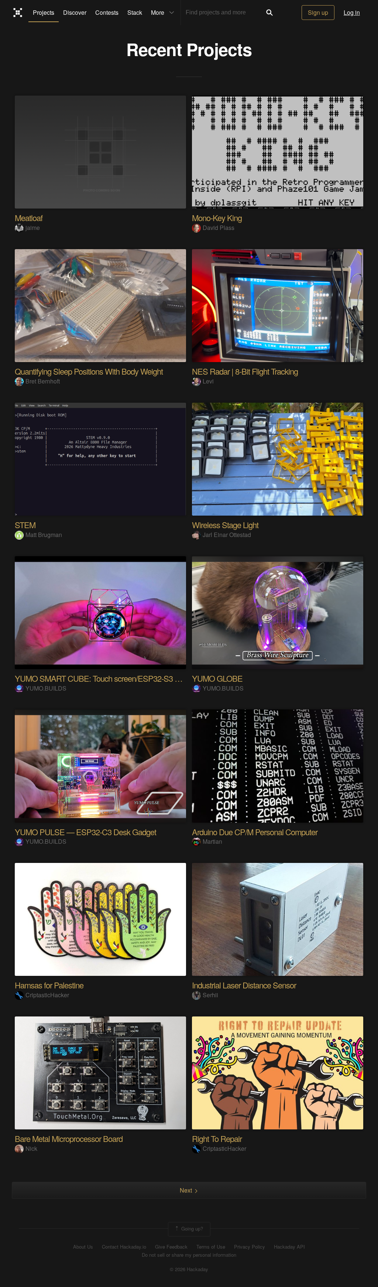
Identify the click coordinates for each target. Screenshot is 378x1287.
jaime (32, 227)
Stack (134, 12)
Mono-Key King (217, 217)
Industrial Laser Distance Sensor (244, 985)
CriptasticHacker (47, 995)
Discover (74, 12)
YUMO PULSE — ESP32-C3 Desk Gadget (85, 831)
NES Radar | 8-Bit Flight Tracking (245, 371)
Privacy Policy (249, 1246)
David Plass (218, 227)
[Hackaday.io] (17, 12)
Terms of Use (210, 1246)
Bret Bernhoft (42, 381)
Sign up (318, 12)
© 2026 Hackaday (189, 1269)
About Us (83, 1246)
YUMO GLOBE (217, 678)
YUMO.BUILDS (45, 688)
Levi (208, 381)
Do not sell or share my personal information (189, 1255)
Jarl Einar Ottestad (227, 534)
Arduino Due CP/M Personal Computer (254, 831)
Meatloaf (28, 217)
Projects (43, 12)
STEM (25, 524)
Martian (212, 841)
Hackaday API (289, 1246)
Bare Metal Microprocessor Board (69, 1138)
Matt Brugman (43, 534)
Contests (106, 12)
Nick (31, 1148)
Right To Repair (217, 1138)
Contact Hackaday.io (124, 1246)
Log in (352, 12)
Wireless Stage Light (225, 524)
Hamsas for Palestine (49, 985)
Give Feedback (171, 1246)
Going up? (191, 1228)
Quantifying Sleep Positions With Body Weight (89, 371)
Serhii (210, 995)
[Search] (269, 12)
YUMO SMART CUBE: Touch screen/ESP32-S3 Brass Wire (112, 678)
